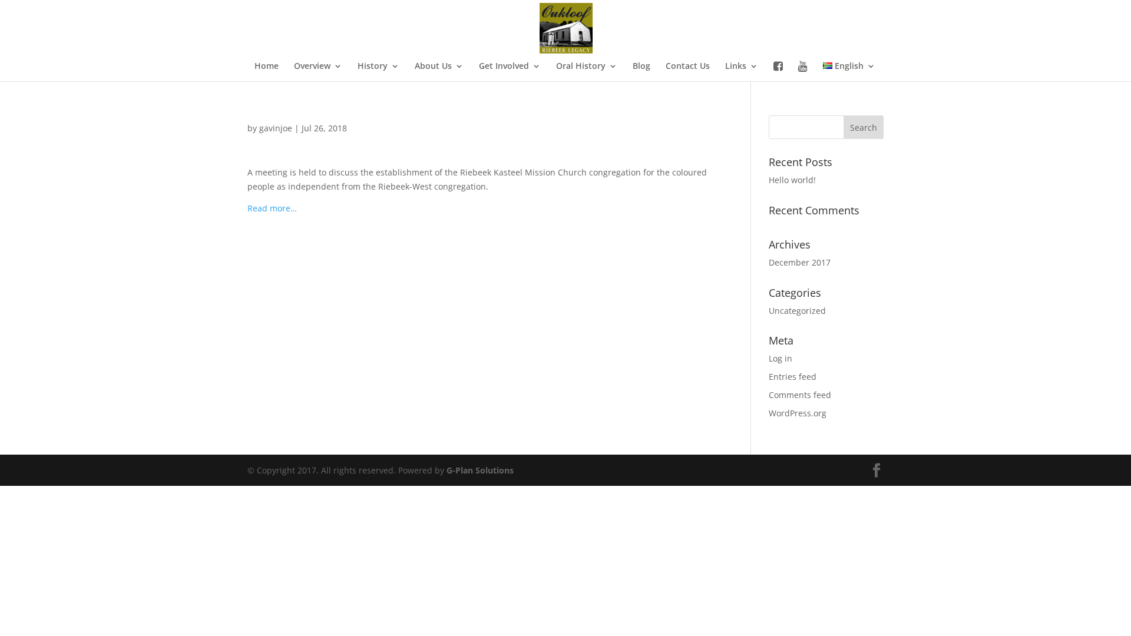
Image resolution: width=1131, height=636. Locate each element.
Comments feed (800, 394)
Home (266, 66)
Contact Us (688, 66)
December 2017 (800, 262)
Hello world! (792, 180)
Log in (780, 358)
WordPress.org (797, 413)
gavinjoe (275, 128)
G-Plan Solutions (480, 470)
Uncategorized (797, 310)
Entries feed (792, 376)
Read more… (272, 208)
